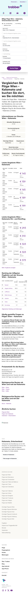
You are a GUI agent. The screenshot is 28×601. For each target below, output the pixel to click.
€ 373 (23, 260)
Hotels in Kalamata (8, 454)
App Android (5, 566)
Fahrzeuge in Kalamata (10, 458)
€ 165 (23, 189)
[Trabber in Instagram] (3, 591)
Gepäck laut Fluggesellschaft (9, 525)
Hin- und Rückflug (8, 23)
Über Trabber (6, 561)
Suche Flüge (14, 68)
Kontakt (4, 575)
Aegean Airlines (8, 288)
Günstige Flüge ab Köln (8, 519)
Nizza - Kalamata (6, 403)
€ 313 (23, 235)
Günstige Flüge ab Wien (8, 507)
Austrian (7, 298)
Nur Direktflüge (7, 54)
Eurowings (7, 305)
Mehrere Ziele (7, 25)
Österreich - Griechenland (9, 415)
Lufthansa (7, 291)
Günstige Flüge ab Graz (8, 511)
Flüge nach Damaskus (8, 486)
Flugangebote (6, 550)
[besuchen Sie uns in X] (8, 591)
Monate (4, 528)
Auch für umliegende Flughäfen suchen (12, 33)
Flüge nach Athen (6, 493)
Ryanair (6, 285)
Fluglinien (4, 523)
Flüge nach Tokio (6, 484)
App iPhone (5, 568)
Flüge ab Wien (5, 412)
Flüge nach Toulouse (7, 498)
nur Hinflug (18, 23)
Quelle (3, 438)
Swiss (6, 301)
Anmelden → (23, 1)
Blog (3, 564)
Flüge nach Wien (6, 474)
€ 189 (23, 197)
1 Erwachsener (7, 58)
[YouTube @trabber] (11, 591)
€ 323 (23, 244)
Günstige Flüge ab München (9, 509)
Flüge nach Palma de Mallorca (10, 482)
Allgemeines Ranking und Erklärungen (12, 309)
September (5, 530)
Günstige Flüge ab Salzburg (9, 516)
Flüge (3, 547)
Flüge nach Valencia (7, 491)
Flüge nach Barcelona (8, 477)
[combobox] (14, 29)
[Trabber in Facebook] (5, 591)
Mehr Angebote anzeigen (8, 267)
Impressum (4, 587)
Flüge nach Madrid (7, 503)
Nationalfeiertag (6, 532)
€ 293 (23, 227)
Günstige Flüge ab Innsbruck (9, 514)
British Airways (8, 295)
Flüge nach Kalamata (7, 414)
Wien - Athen (5, 387)
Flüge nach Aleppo (7, 500)
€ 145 (23, 173)
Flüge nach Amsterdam (8, 479)
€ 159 (23, 181)
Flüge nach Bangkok (7, 495)
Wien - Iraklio (5, 391)
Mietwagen (5, 555)
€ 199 (23, 205)
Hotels (4, 552)
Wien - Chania (5, 389)
